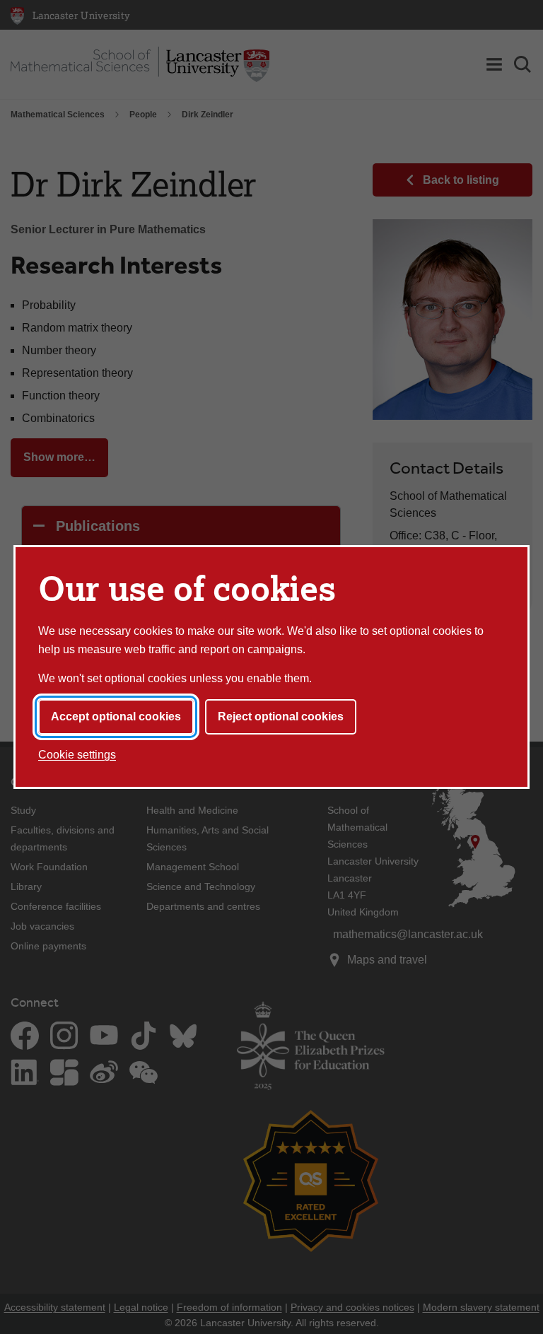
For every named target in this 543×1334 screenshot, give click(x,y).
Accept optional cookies (116, 716)
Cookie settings (77, 755)
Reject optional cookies (281, 716)
